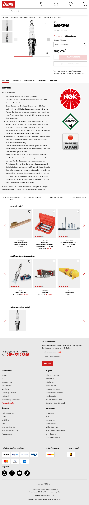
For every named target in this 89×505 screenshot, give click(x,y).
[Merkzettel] (70, 4)
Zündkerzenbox (69, 292)
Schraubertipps (51, 385)
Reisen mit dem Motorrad (54, 392)
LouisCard (5, 396)
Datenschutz (50, 420)
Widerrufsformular (52, 427)
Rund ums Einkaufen (9, 427)
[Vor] (48, 39)
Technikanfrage (7, 382)
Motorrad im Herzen (53, 389)
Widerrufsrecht (51, 423)
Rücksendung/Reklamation (11, 399)
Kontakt (4, 375)
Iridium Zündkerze (20, 292)
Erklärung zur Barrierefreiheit (55, 430)
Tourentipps (50, 379)
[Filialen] (41, 4)
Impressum (50, 413)
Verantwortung (7, 434)
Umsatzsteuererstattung (10, 430)
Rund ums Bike (51, 396)
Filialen (4, 416)
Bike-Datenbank (7, 385)
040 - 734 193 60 (17, 354)
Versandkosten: (58, 73)
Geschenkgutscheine (9, 392)
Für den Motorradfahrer (54, 399)
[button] (84, 11)
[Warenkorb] (85, 4)
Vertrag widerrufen (8, 403)
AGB (47, 416)
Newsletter (5, 389)
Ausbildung (5, 420)
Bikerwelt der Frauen (53, 375)
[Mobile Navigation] (4, 11)
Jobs (3, 423)
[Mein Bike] (56, 4)
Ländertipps (50, 382)
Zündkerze (45, 292)
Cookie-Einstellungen (53, 437)
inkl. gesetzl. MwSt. (66, 71)
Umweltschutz (51, 434)
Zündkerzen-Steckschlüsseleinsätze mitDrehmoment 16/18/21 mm (44, 244)
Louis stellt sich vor (8, 413)
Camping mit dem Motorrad (55, 403)
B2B (3, 379)
